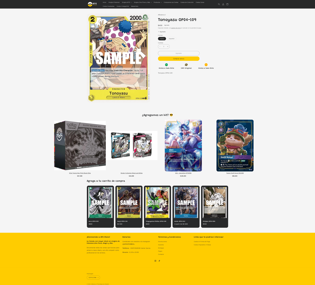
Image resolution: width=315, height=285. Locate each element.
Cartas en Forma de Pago (202, 241)
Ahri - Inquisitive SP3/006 (183, 173)
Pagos (160, 251)
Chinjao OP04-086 (209, 221)
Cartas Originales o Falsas (202, 244)
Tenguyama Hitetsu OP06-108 (156, 221)
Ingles (163, 39)
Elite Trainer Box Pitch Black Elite (80, 173)
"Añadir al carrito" (80, 176)
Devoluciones (162, 241)
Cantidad (160, 42)
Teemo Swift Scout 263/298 (235, 173)
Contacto (161, 254)
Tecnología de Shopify (103, 284)
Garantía (161, 244)
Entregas (161, 248)
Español (172, 39)
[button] (127, 2)
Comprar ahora (178, 58)
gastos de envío (176, 28)
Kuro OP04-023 (94, 221)
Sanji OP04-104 (122, 221)
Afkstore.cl (94, 284)
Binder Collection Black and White (132, 173)
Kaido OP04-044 (179, 221)
